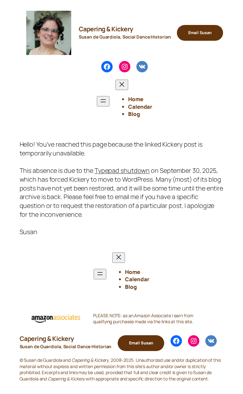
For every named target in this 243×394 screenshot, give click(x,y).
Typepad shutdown (122, 170)
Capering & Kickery (106, 29)
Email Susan (200, 32)
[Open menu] (103, 101)
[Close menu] (121, 85)
